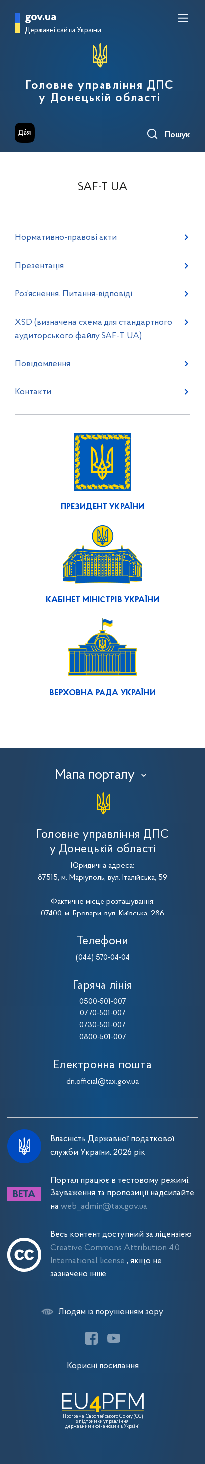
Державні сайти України (63, 30)
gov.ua (40, 17)
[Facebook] (91, 1338)
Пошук (177, 135)
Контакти (33, 392)
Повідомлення (42, 364)
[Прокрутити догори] (188, 1409)
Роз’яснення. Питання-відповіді (73, 294)
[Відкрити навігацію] (182, 18)
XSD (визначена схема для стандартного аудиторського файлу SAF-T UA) (93, 329)
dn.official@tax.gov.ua (102, 1082)
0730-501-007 (102, 1025)
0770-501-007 (103, 1013)
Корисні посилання (103, 1366)
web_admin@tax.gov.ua (104, 1206)
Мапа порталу (95, 775)
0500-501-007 (102, 1002)
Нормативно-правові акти (66, 237)
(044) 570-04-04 (103, 958)
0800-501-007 (102, 1037)
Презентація (39, 266)
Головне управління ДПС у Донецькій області (100, 92)
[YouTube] (113, 1338)
